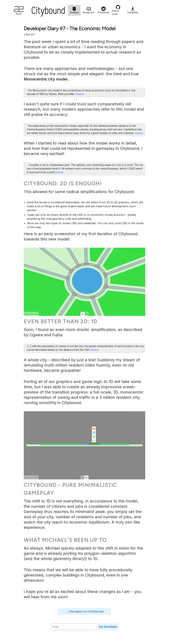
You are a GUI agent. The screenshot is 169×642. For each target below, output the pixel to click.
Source (80, 94)
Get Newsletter (108, 626)
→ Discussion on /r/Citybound (84, 611)
